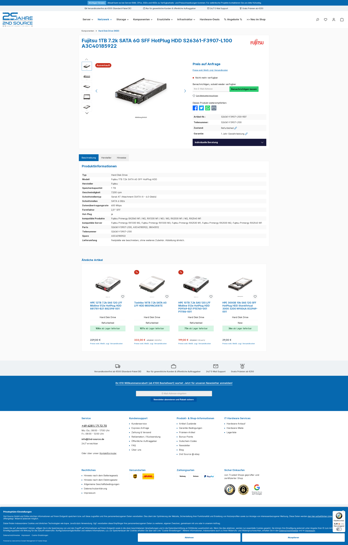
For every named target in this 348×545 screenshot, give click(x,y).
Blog (181, 449)
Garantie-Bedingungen (190, 428)
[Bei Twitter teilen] (201, 107)
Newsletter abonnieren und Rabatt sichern (174, 399)
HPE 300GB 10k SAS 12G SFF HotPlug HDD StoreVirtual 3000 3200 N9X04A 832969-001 (239, 307)
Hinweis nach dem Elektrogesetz (100, 479)
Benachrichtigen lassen (244, 89)
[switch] (339, 529)
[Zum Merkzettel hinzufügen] (122, 296)
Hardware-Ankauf (236, 423)
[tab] (89, 157)
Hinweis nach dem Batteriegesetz (101, 475)
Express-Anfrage (140, 428)
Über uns (136, 449)
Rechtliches (89, 470)
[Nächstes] (185, 91)
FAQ (133, 445)
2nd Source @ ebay (189, 454)
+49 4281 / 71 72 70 (94, 425)
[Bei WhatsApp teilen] (208, 107)
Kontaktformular (108, 453)
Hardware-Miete (235, 428)
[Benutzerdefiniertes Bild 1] (135, 476)
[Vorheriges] (97, 91)
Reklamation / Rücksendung (145, 436)
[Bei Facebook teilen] (195, 107)
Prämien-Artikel (187, 432)
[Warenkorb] (341, 19)
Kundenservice (139, 423)
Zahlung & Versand (141, 432)
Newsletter (184, 445)
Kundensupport (138, 418)
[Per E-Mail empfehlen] (214, 107)
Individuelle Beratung (206, 142)
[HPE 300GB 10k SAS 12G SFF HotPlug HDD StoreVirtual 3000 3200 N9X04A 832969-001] (240, 285)
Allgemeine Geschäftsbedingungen (101, 484)
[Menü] (343, 512)
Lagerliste (231, 432)
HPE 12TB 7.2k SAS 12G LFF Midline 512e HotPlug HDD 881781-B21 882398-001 (106, 305)
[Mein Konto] (333, 19)
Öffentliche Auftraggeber (144, 441)
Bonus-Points (186, 436)
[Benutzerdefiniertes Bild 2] (148, 476)
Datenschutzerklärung (95, 488)
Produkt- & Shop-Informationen (195, 418)
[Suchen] (317, 19)
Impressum (89, 493)
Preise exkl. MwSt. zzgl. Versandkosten (210, 70)
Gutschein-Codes (188, 441)
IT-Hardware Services (237, 418)
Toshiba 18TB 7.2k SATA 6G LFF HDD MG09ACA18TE (150, 304)
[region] (134, 91)
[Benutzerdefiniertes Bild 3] (209, 476)
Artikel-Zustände (187, 423)
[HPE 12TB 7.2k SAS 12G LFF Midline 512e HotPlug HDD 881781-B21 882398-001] (107, 285)
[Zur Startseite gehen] (18, 19)
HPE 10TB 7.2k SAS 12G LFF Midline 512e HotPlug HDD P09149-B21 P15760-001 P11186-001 (194, 307)
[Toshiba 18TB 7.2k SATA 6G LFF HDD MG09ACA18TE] (152, 285)
